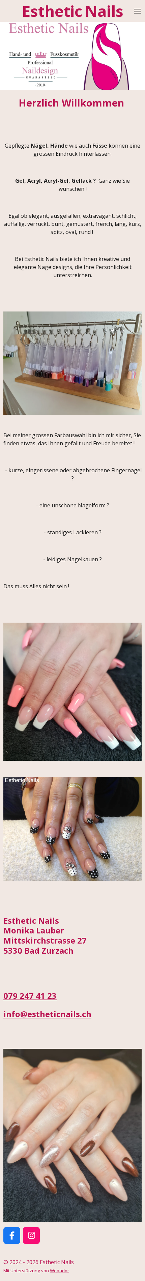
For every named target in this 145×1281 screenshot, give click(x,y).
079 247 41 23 (30, 995)
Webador (59, 1271)
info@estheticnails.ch (47, 1014)
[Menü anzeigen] (137, 11)
